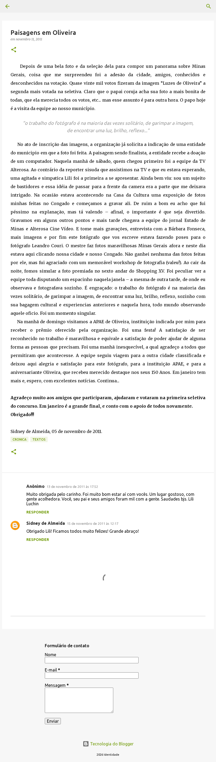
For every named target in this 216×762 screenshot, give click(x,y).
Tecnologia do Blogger (111, 743)
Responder (37, 512)
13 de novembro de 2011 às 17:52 (72, 486)
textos (39, 439)
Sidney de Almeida (45, 523)
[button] (14, 50)
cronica (19, 439)
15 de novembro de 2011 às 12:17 (92, 523)
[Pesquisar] (208, 6)
